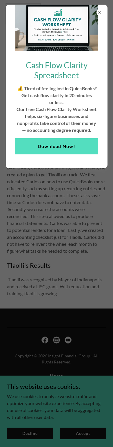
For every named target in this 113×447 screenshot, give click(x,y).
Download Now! (56, 146)
